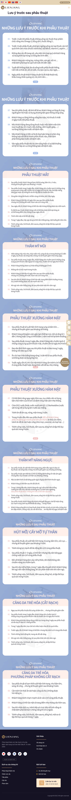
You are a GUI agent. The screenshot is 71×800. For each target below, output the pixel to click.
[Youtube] (3, 754)
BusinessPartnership (65, 362)
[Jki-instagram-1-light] (9, 754)
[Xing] (25, 754)
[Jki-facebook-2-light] (14, 754)
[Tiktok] (20, 754)
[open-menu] (69, 7)
